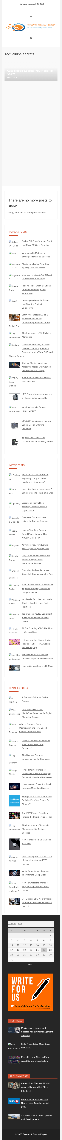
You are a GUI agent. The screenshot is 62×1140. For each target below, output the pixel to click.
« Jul (30, 964)
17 (11, 950)
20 (31, 950)
